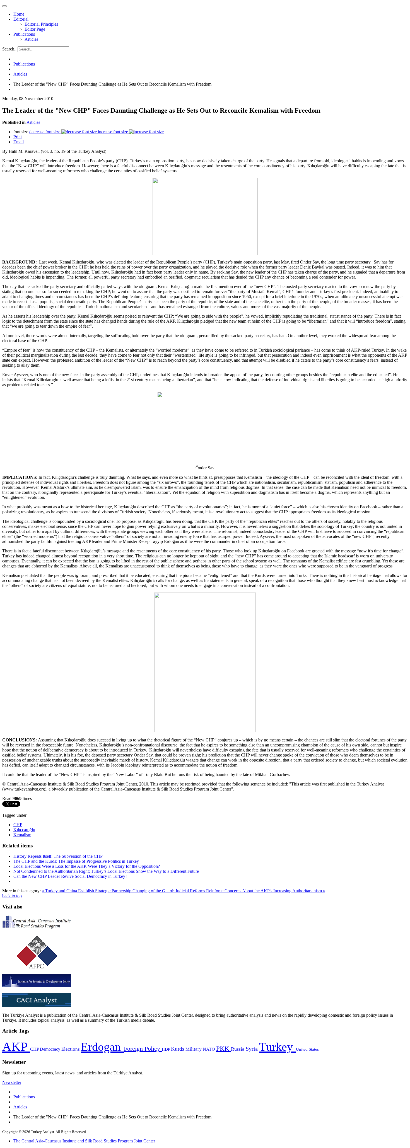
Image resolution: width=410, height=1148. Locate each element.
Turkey (277, 1046)
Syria (252, 1049)
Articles (31, 39)
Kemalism (22, 834)
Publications (24, 34)
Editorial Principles (41, 24)
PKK (223, 1048)
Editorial (20, 19)
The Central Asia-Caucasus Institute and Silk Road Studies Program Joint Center (84, 1141)
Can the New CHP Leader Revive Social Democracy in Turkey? (70, 876)
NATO (209, 1049)
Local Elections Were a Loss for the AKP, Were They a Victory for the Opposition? (86, 866)
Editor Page (35, 29)
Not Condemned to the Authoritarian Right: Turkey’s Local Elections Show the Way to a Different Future (106, 871)
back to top (12, 895)
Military (194, 1049)
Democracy (50, 1049)
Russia (238, 1049)
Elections (71, 1049)
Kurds (178, 1049)
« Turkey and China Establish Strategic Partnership (87, 890)
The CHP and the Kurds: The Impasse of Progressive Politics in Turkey (76, 861)
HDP (166, 1049)
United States (307, 1049)
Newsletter (11, 1082)
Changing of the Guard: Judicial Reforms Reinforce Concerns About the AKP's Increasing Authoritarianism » (228, 890)
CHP (17, 824)
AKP (16, 1046)
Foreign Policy (143, 1048)
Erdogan (102, 1046)
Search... (10, 49)
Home (18, 14)
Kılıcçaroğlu (24, 829)
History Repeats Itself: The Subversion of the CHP (58, 856)
